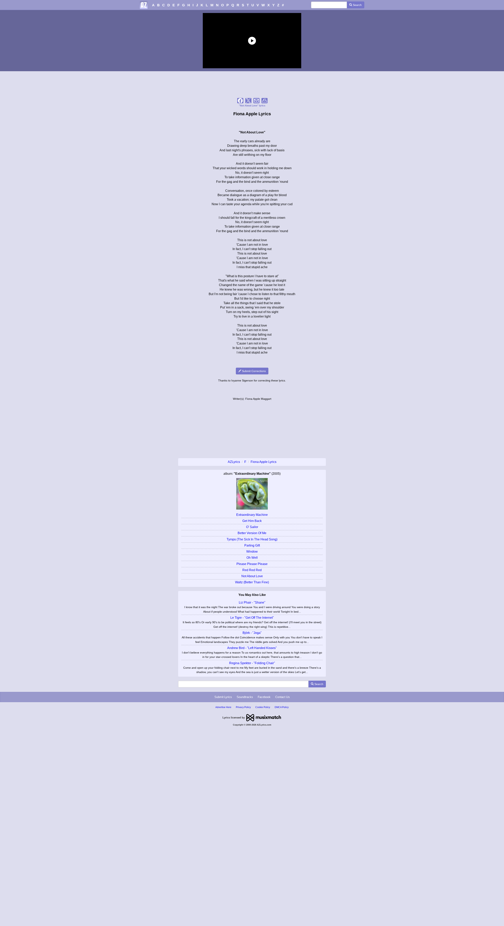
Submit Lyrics (223, 697)
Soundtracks (245, 697)
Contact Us (282, 697)
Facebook (264, 697)
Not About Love (252, 576)
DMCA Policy (282, 707)
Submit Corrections (253, 371)
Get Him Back (252, 521)
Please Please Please (252, 564)
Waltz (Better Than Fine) (252, 582)
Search (357, 4)
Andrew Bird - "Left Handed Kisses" (252, 648)
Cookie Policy (262, 707)
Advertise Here (223, 707)
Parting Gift (252, 545)
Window (252, 551)
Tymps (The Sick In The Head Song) (252, 539)
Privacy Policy (243, 707)
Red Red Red (252, 570)
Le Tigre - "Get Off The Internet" (252, 617)
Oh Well (252, 557)
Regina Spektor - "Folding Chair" (252, 663)
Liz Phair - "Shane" (252, 602)
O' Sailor (252, 527)
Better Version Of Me (252, 533)
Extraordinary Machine (252, 514)
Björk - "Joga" (252, 632)
